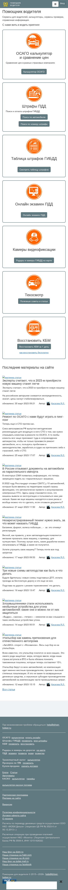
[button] (55, 4)
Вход (62, 3)
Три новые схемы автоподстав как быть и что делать (32, 571)
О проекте (7, 818)
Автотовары (8, 775)
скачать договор (29, 765)
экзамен (12, 753)
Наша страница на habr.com (17, 854)
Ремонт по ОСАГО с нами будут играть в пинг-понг (33, 418)
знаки (31, 753)
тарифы (31, 778)
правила (22, 753)
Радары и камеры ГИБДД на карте (34, 260)
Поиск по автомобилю (34, 117)
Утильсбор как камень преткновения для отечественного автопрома (29, 639)
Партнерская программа (15, 794)
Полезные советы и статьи (34, 301)
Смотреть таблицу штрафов (34, 169)
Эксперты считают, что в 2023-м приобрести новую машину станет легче (31, 381)
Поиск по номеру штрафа (34, 123)
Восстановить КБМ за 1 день (34, 346)
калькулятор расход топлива (17, 784)
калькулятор (18, 737)
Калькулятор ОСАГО (34, 71)
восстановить (27, 743)
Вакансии (7, 804)
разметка (39, 753)
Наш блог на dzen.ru (12, 851)
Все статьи (8, 689)
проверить (27, 740)
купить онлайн (32, 737)
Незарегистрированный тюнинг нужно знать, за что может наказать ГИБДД (33, 521)
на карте (41, 750)
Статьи (13, 772)
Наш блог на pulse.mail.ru (15, 861)
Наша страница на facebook (16, 864)
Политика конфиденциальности (18, 812)
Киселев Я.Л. (58, 403)
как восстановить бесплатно (34, 352)
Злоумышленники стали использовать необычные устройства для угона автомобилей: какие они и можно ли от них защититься (30, 608)
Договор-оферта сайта (14, 815)
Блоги (5, 772)
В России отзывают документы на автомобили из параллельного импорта (33, 469)
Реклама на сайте (11, 798)
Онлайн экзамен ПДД (34, 214)
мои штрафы (40, 740)
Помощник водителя (15, 4)
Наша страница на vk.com (15, 858)
